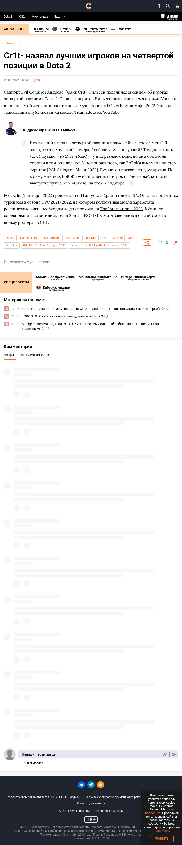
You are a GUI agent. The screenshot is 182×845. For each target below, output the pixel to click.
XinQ (131, 238)
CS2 (22, 16)
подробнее (153, 813)
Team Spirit (71, 238)
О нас (81, 803)
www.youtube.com (35, 262)
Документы (97, 803)
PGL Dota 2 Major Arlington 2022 (44, 245)
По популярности (34, 355)
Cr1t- (103, 238)
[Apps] (158, 6)
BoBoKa (90, 238)
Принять (162, 838)
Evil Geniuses (28, 238)
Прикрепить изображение (164, 754)
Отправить (174, 754)
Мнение (117, 238)
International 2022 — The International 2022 (99, 245)
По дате (10, 355)
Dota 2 (8, 16)
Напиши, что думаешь (39, 754)
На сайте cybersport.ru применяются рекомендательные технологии (130, 797)
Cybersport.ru (81, 838)
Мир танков (40, 16)
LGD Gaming (51, 238)
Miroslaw (12, 245)
